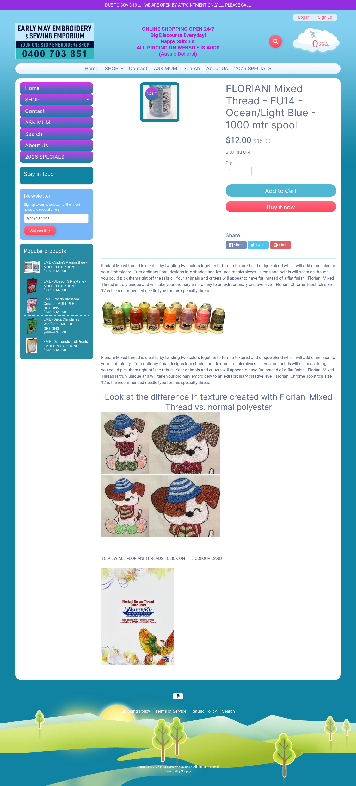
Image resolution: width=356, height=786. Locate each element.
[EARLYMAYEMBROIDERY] (54, 41)
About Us (217, 69)
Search (191, 69)
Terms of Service (170, 711)
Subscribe (40, 230)
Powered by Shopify (178, 771)
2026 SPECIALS (252, 69)
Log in (304, 17)
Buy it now (281, 207)
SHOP (115, 70)
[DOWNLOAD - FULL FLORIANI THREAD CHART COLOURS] (137, 661)
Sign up (325, 17)
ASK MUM (165, 69)
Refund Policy (204, 711)
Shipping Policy (135, 711)
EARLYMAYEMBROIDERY (176, 767)
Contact (138, 69)
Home (92, 69)
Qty (229, 162)
